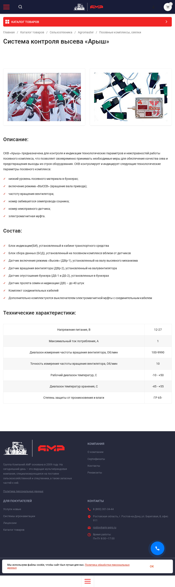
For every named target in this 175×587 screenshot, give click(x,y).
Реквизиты (95, 472)
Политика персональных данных (23, 491)
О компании (96, 452)
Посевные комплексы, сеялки (120, 32)
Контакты (94, 465)
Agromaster (86, 32)
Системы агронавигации (19, 516)
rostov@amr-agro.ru (104, 527)
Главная (9, 32)
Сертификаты (96, 459)
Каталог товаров (32, 32)
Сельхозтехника (61, 32)
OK (152, 566)
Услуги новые (12, 509)
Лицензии (10, 523)
